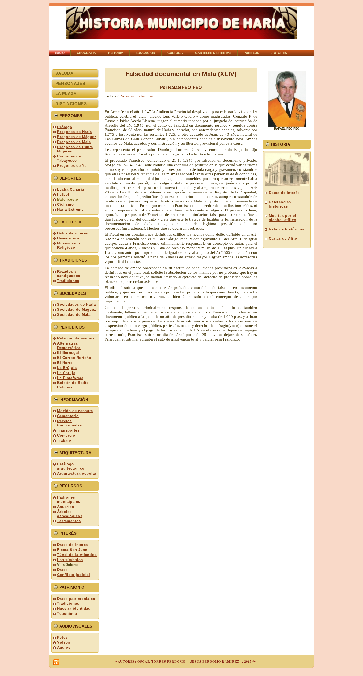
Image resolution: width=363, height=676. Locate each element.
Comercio (66, 435)
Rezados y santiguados (68, 273)
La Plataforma (70, 378)
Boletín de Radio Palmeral (73, 385)
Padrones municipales (68, 499)
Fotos (62, 638)
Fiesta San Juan (72, 550)
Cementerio (68, 416)
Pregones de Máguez (76, 137)
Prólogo (64, 127)
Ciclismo (65, 204)
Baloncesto (67, 199)
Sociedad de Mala (74, 315)
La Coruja (66, 373)
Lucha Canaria (70, 190)
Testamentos (69, 521)
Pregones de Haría (74, 132)
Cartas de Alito (283, 238)
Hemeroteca (68, 238)
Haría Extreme (70, 209)
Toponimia (67, 614)
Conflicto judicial (73, 575)
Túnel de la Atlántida (77, 555)
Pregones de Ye (72, 166)
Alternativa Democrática (69, 345)
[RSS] (56, 662)
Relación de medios (76, 338)
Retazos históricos (136, 96)
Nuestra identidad (74, 609)
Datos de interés (72, 233)
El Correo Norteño (74, 358)
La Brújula (67, 368)
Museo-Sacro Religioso (69, 245)
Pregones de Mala (74, 142)
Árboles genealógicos (69, 514)
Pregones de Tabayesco (69, 158)
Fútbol (63, 194)
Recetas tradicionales (69, 423)
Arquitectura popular (76, 473)
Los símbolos (70, 560)
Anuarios (65, 507)
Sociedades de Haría (76, 304)
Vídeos (63, 642)
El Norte (65, 363)
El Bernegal (68, 353)
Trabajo (64, 440)
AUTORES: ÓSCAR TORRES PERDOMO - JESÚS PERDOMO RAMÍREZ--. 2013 (185, 661)
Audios (63, 647)
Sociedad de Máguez (76, 310)
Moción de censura (75, 411)
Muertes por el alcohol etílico (282, 218)
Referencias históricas (280, 204)
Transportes (68, 430)
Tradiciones (68, 281)
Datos (62, 570)
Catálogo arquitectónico (71, 466)
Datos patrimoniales (76, 599)
